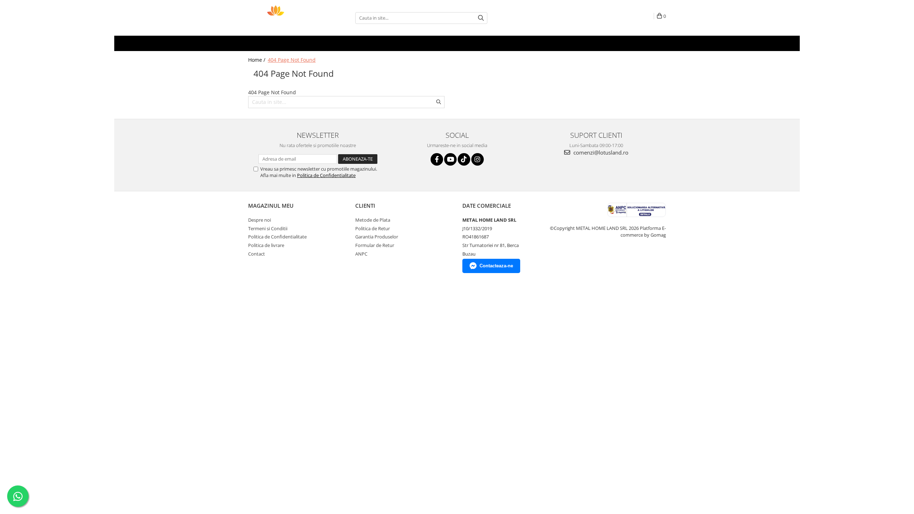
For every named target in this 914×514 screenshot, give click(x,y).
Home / (257, 59)
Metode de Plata (372, 220)
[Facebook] (437, 159)
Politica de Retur (372, 228)
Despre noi (259, 220)
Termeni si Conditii (267, 228)
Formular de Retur (374, 245)
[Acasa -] (284, 17)
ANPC (361, 254)
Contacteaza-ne (496, 265)
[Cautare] (480, 18)
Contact (256, 254)
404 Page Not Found (292, 59)
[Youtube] (450, 159)
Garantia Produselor (376, 236)
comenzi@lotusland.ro (600, 152)
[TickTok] (464, 159)
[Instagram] (477, 159)
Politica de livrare (266, 245)
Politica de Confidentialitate (326, 175)
